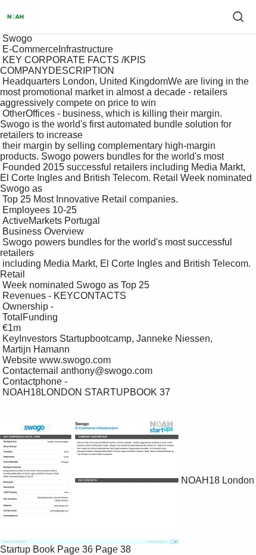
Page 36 (75, 549)
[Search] (238, 17)
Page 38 (113, 549)
